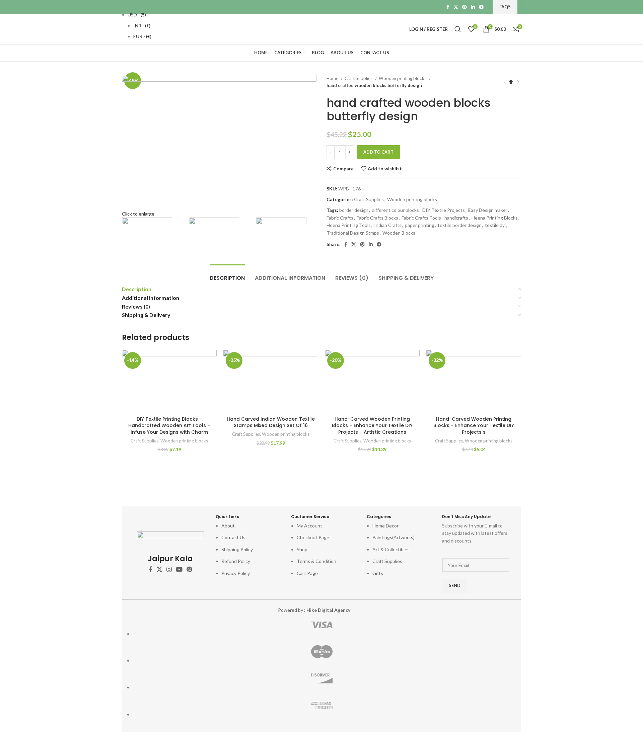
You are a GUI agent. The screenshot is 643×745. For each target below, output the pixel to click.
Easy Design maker (487, 210)
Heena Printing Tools (349, 225)
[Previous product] (504, 82)
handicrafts (456, 218)
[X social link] (455, 7)
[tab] (227, 274)
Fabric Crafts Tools (421, 218)
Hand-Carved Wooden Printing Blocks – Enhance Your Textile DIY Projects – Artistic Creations (372, 425)
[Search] (458, 29)
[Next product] (517, 82)
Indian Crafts (388, 225)
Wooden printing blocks (403, 78)
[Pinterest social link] (464, 7)
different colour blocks (395, 210)
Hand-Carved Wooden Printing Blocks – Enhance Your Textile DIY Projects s (473, 425)
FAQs (505, 6)
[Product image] (169, 381)
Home (333, 78)
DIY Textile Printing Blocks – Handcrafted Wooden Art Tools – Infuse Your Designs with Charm (169, 425)
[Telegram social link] (481, 7)
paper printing (419, 225)
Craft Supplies (359, 78)
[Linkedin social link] (473, 7)
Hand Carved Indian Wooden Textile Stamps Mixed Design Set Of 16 (271, 422)
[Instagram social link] (169, 569)
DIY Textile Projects (443, 210)
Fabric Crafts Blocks (377, 218)
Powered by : (314, 610)
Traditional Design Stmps (353, 233)
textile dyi (495, 225)
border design (353, 210)
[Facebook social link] (447, 7)
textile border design (460, 225)
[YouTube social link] (179, 569)
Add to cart (378, 152)
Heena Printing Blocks (495, 218)
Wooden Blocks (398, 233)
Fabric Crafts (340, 218)
